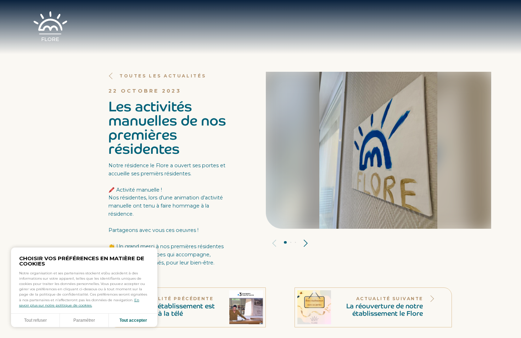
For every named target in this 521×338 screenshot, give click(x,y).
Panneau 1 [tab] (285, 242)
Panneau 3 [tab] (295, 242)
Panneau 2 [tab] (290, 242)
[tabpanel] (378, 150)
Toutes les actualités (162, 75)
